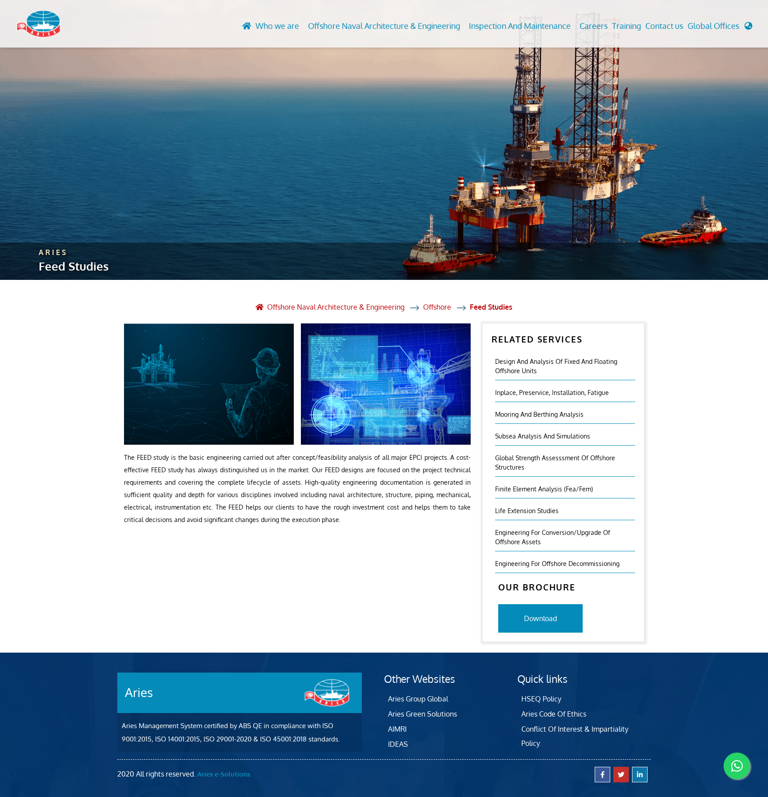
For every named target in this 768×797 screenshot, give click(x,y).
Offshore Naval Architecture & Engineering (384, 26)
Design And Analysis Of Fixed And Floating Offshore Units (556, 366)
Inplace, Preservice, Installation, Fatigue (552, 392)
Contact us (664, 26)
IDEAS (398, 744)
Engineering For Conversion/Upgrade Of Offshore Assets (552, 537)
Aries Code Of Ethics (553, 713)
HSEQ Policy (541, 698)
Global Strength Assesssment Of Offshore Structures (555, 462)
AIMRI (397, 729)
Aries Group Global (418, 698)
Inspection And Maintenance (520, 26)
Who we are (277, 26)
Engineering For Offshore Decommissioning (557, 563)
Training (626, 26)
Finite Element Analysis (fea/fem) (544, 489)
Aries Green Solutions (422, 713)
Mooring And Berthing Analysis (539, 414)
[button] (720, 28)
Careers (594, 26)
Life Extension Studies (527, 510)
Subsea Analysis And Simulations (542, 436)
